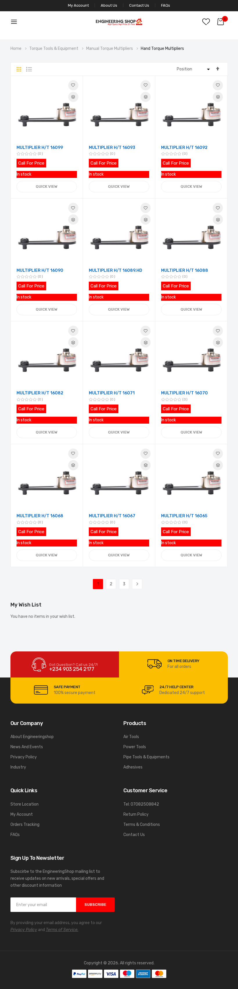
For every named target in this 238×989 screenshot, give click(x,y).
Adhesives (133, 767)
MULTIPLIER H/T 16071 (112, 393)
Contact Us (139, 5)
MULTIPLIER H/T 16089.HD (115, 270)
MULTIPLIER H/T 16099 (40, 147)
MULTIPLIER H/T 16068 (40, 515)
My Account (21, 814)
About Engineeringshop (32, 736)
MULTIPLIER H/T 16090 (40, 270)
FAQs (165, 5)
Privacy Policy (23, 757)
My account (78, 5)
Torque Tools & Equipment (54, 48)
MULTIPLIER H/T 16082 (40, 393)
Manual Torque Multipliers (110, 48)
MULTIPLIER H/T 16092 (184, 147)
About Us (109, 5)
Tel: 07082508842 (141, 804)
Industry (18, 767)
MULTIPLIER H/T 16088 (184, 270)
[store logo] (119, 21)
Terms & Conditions (141, 824)
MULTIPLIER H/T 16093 (112, 147)
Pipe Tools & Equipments (146, 757)
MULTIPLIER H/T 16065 (184, 515)
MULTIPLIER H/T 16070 (184, 393)
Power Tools (134, 746)
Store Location (24, 804)
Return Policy (136, 814)
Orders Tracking (24, 824)
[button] (73, 85)
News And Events (26, 746)
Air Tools (131, 736)
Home (16, 48)
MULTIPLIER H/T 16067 (112, 515)
